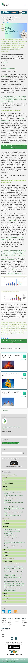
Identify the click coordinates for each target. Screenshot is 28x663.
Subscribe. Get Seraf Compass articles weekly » (14, 146)
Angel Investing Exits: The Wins (11, 506)
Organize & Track (8, 483)
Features (14, 10)
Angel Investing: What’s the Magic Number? (14, 583)
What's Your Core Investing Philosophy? (13, 571)
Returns (6, 489)
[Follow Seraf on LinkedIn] (12, 639)
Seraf (13, 269)
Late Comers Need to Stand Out (11, 529)
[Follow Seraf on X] (16, 639)
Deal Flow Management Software (12, 563)
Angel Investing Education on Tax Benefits (10, 374)
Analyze (6, 486)
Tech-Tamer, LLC (10, 661)
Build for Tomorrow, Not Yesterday (12, 531)
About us (17, 620)
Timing (6, 526)
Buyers (6, 555)
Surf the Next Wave (8, 533)
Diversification (8, 561)
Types (5, 520)
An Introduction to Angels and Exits (12, 515)
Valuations (7, 599)
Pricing (2, 624)
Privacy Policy (23, 625)
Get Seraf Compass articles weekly (10, 443)
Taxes (5, 601)
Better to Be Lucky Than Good (11, 538)
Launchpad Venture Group (14, 273)
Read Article (23, 359)
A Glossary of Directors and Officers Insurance (11, 393)
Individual (3, 620)
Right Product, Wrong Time (10, 535)
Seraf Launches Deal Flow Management (13, 566)
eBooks (3, 632)
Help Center (9, 621)
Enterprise (3, 622)
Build (5, 477)
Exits (5, 593)
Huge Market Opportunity (8, 68)
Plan (5, 480)
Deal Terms (7, 596)
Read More (5, 410)
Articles (3, 630)
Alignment (6, 550)
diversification (12, 220)
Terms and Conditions (24, 621)
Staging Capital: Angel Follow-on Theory (13, 581)
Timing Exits (7, 540)
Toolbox (3, 634)
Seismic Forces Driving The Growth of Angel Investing (12, 356)
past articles (5, 76)
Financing (6, 552)
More (2, 636)
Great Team (5, 62)
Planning (6, 523)
